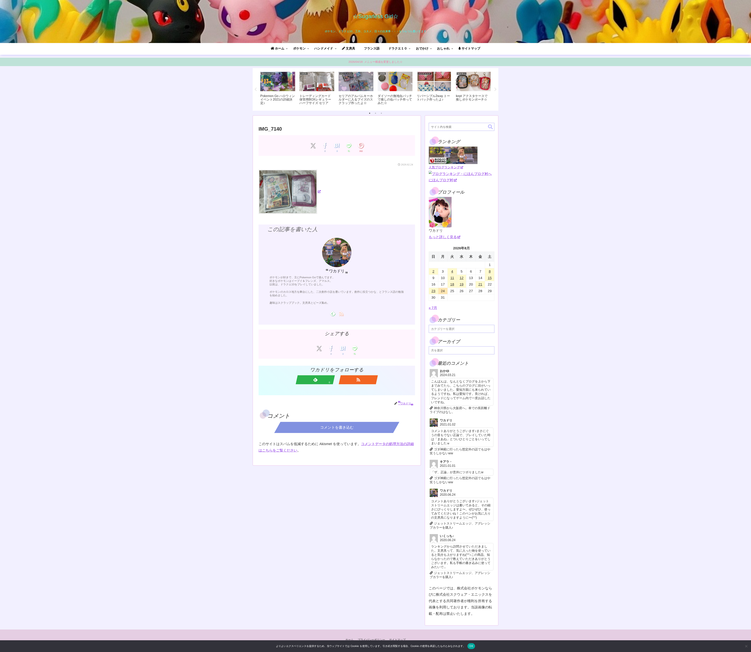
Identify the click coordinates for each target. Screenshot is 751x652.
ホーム (349, 639)
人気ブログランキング (444, 167)
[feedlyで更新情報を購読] (332, 313)
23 (433, 291)
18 (452, 284)
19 (462, 284)
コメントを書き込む (337, 427)
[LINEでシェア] (348, 145)
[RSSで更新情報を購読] (341, 313)
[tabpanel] (277, 88)
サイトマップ (397, 639)
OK (471, 646)
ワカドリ (337, 271)
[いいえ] (746, 646)
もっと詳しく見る (443, 237)
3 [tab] (381, 113)
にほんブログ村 (441, 180)
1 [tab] (370, 113)
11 (452, 278)
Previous (256, 89)
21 (480, 284)
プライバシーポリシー (371, 639)
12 (462, 278)
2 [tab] (375, 113)
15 (490, 278)
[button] (490, 127)
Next (495, 89)
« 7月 (433, 308)
